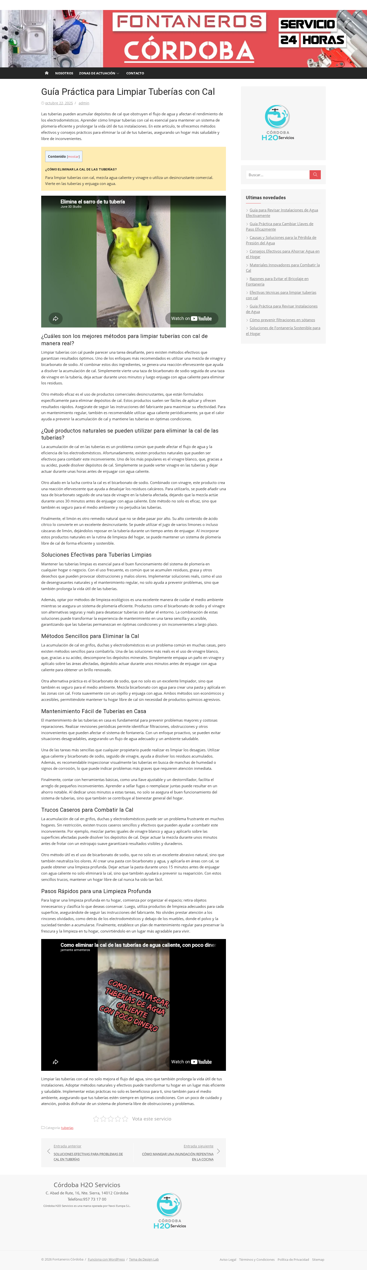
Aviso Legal (228, 1259)
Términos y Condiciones (257, 1259)
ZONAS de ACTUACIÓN (97, 73)
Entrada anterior (88, 1153)
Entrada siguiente (177, 1153)
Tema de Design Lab (144, 1259)
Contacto (135, 73)
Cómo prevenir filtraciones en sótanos (282, 319)
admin (84, 103)
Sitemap (318, 1259)
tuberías (67, 1127)
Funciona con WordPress (106, 1259)
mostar (73, 156)
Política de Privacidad (293, 1259)
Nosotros (64, 73)
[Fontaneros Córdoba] (183, 38)
